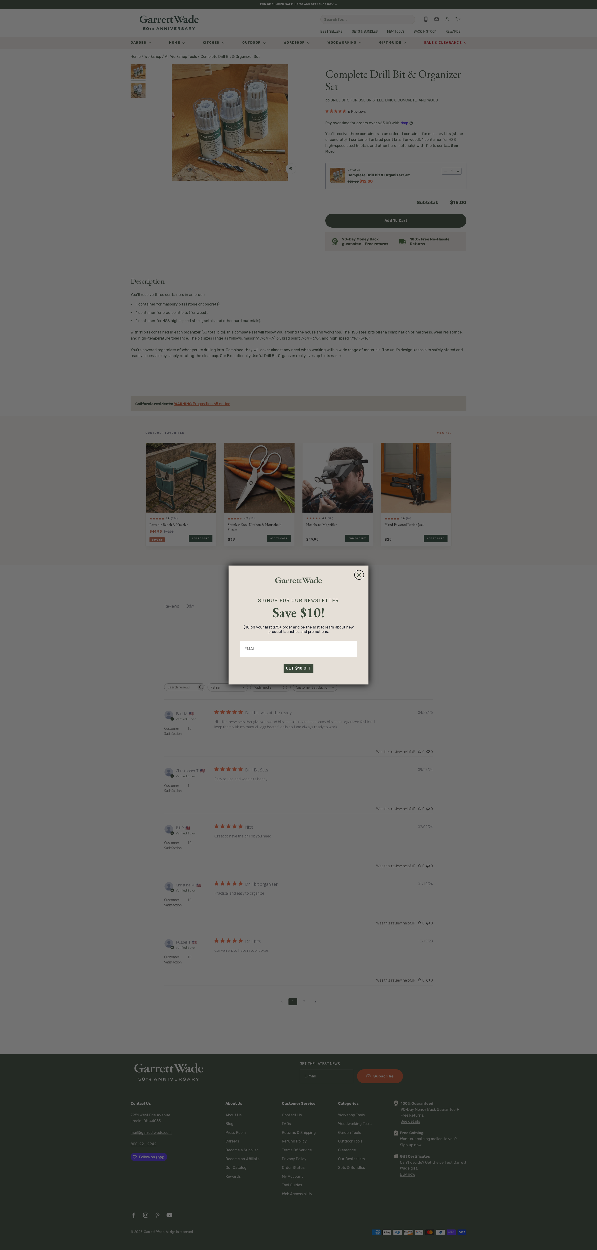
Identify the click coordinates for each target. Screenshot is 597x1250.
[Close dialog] (359, 575)
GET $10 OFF (298, 668)
